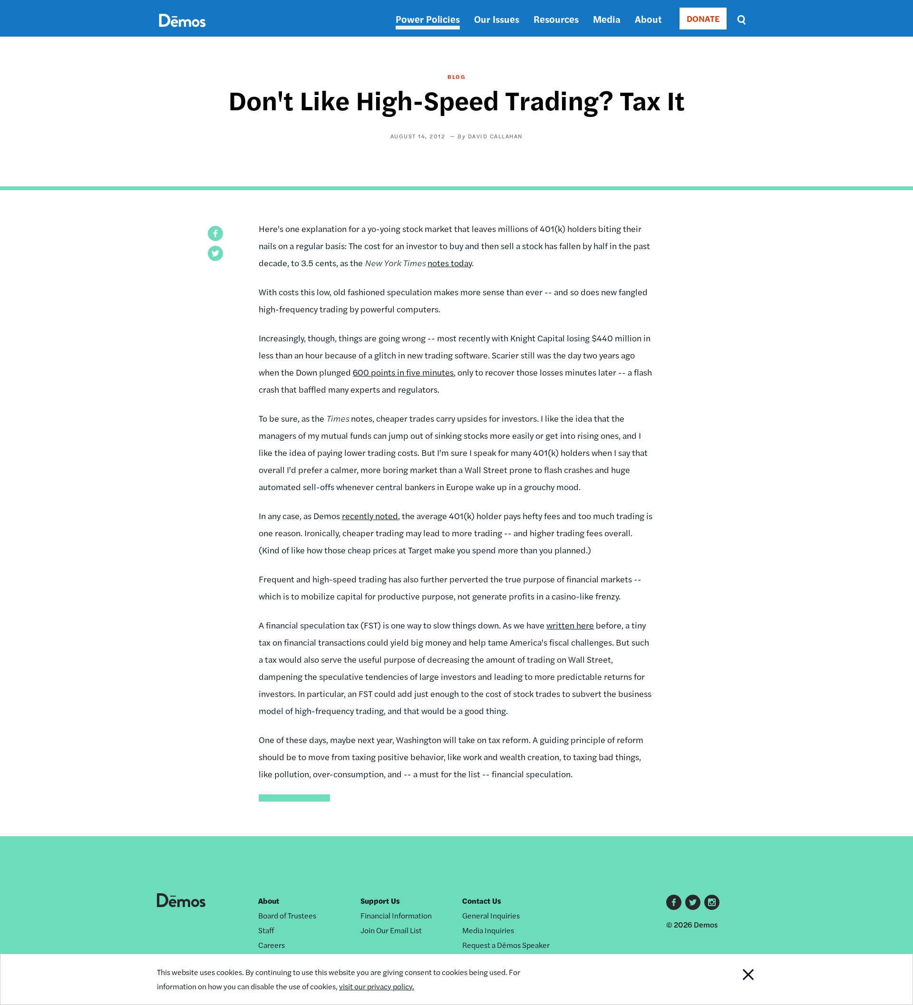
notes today (449, 263)
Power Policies (428, 19)
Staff (266, 930)
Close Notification (736, 979)
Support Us (380, 900)
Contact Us (481, 900)
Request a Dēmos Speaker (506, 944)
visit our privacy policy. (376, 986)
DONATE (703, 18)
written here (570, 625)
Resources (556, 19)
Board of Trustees (287, 915)
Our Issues (496, 19)
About (648, 19)
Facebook (673, 902)
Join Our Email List (391, 930)
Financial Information (396, 915)
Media (607, 19)
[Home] (182, 31)
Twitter (692, 902)
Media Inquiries (488, 930)
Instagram (711, 902)
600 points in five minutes (403, 372)
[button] (215, 233)
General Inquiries (491, 915)
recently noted (370, 516)
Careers (271, 944)
